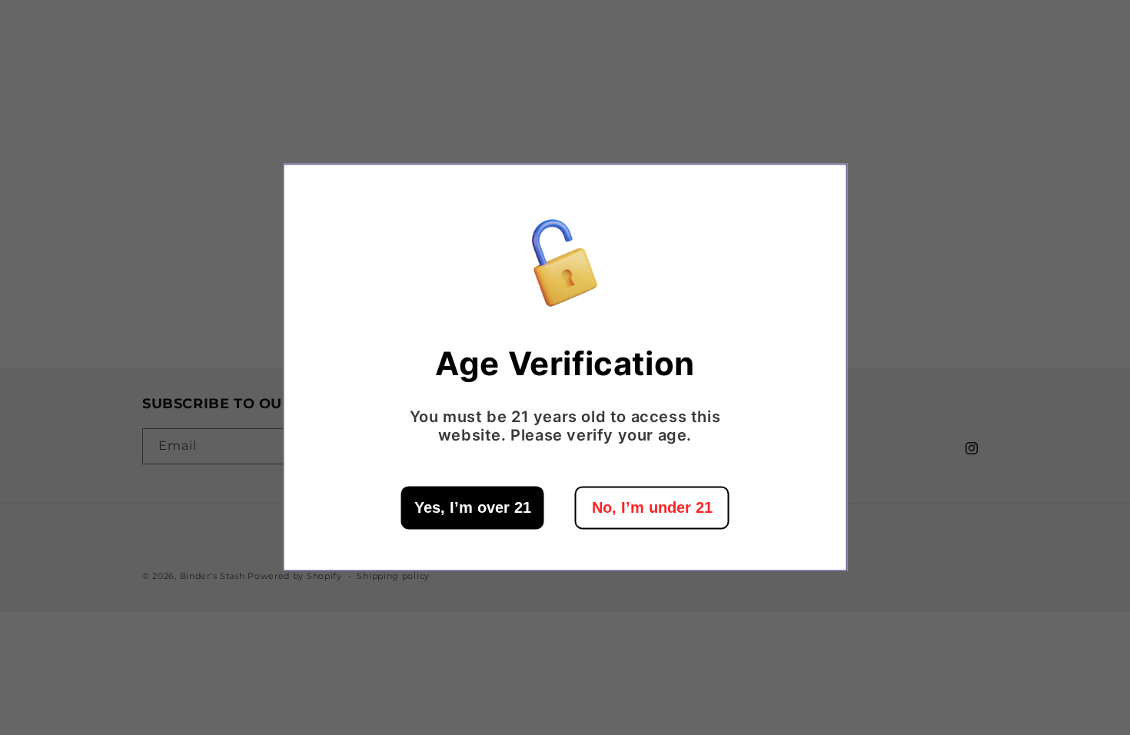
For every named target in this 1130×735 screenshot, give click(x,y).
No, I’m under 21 (652, 508)
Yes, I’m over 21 (472, 508)
